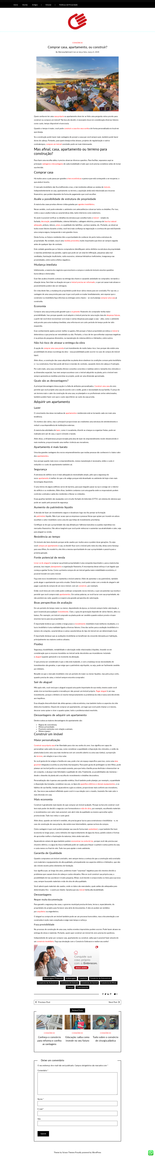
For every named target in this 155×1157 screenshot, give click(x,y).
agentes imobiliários (86, 204)
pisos (58, 225)
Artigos (35, 5)
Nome (41, 1099)
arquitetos (41, 911)
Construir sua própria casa (44, 745)
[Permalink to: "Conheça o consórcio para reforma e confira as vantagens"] (49, 1022)
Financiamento (82, 987)
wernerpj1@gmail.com (67, 52)
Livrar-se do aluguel (42, 563)
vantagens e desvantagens (52, 164)
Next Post (113, 1002)
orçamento (75, 312)
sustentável (93, 829)
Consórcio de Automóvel (48, 983)
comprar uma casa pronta (54, 348)
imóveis (107, 187)
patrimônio (40, 516)
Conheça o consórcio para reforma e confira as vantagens (49, 1040)
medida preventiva (71, 241)
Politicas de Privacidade (68, 5)
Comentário (43, 1070)
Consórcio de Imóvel (89, 983)
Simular (48, 5)
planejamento (56, 567)
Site (39, 1119)
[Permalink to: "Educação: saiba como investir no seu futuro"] (77, 1022)
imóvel (96, 218)
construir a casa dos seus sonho (76, 128)
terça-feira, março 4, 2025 (89, 52)
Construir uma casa (102, 386)
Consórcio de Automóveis (100, 978)
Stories (25, 5)
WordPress (96, 1152)
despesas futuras (113, 315)
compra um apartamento (48, 546)
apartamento (44, 478)
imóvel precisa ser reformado (83, 282)
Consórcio (77, 43)
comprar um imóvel (54, 144)
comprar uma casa (108, 298)
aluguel (39, 657)
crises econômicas (74, 178)
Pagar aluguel (101, 691)
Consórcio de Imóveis (69, 983)
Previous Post (44, 1002)
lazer (58, 430)
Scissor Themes (68, 1152)
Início (16, 5)
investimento (63, 612)
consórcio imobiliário (45, 941)
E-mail (41, 1109)
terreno (40, 756)
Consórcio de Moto (109, 983)
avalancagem (71, 978)
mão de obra (86, 808)
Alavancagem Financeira (53, 978)
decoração (45, 221)
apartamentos (71, 413)
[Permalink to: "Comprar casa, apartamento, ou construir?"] (77, 84)
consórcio (83, 586)
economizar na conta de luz (82, 841)
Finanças (70, 987)
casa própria (59, 116)
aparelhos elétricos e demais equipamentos (97, 784)
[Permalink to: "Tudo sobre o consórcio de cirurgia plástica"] (106, 1022)
